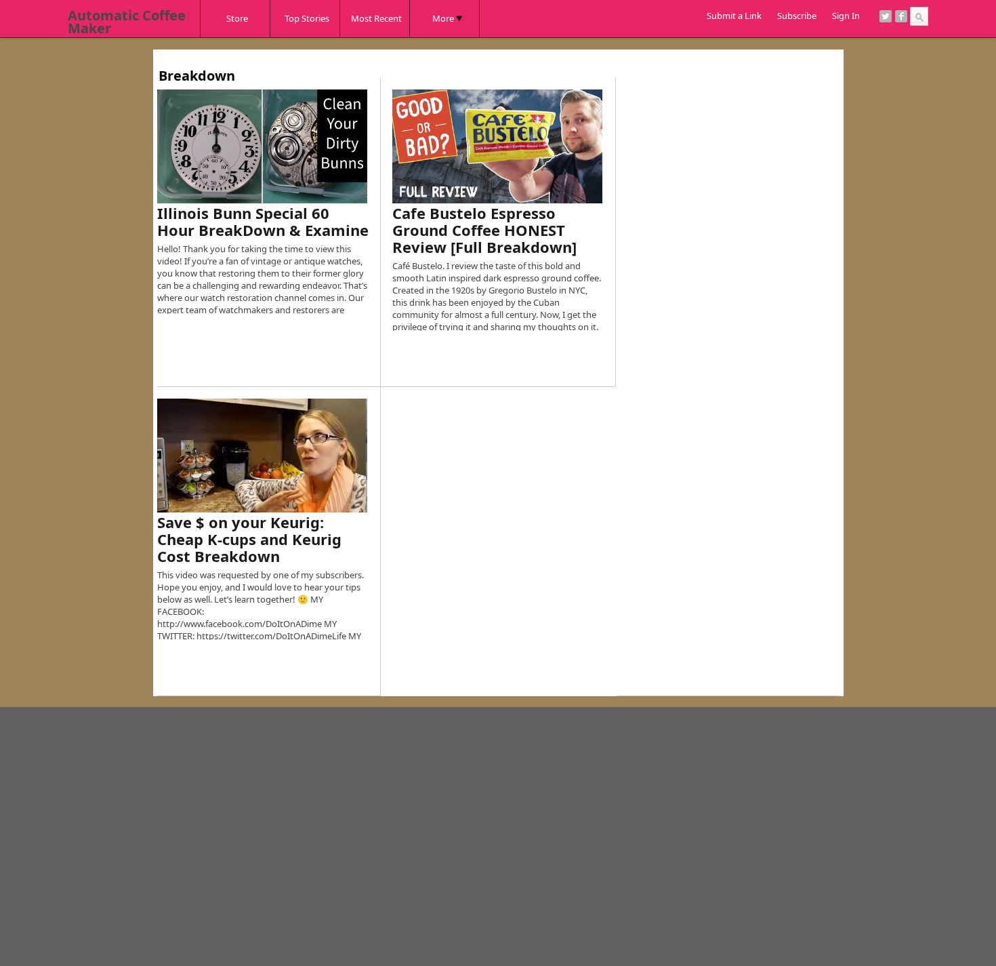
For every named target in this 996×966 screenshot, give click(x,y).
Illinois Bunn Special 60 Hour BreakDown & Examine (263, 221)
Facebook (901, 16)
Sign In (846, 15)
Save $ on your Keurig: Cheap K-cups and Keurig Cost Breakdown (249, 539)
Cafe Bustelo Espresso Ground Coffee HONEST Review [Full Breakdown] (484, 230)
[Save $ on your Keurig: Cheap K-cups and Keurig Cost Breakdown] (262, 455)
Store (237, 18)
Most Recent (376, 18)
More (443, 18)
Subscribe (796, 15)
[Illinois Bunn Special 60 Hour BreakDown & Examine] (262, 146)
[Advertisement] (403, 54)
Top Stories (307, 18)
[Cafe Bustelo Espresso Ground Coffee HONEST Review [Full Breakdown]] (497, 146)
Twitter (885, 16)
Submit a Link (734, 15)
